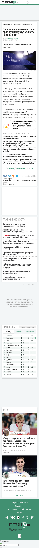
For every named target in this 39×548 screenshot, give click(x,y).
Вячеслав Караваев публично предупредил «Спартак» (13, 278)
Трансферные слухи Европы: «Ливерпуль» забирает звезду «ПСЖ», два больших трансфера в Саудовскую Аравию (19, 144)
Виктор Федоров (12, 38)
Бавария (11, 168)
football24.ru (32, 176)
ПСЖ (31, 168)
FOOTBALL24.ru (11, 2)
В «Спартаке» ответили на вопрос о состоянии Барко (16, 259)
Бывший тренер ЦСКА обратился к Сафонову (15, 248)
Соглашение (19, 506)
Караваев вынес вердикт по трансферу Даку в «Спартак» (17, 253)
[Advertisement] (19, 13)
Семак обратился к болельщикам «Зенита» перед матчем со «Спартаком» (18, 242)
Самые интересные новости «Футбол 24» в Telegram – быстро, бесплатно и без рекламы (22, 125)
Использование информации (19, 509)
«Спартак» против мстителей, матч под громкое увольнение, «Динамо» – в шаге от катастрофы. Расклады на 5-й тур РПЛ (19, 442)
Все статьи (19, 495)
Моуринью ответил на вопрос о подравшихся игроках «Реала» (14, 225)
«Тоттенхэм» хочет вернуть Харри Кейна (18, 163)
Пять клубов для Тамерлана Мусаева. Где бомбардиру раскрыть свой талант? (16, 483)
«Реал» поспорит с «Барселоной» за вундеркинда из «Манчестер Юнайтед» (17, 155)
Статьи (8, 410)
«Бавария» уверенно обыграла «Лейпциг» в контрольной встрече (19, 137)
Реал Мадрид (21, 168)
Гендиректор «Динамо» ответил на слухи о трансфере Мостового (18, 236)
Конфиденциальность (19, 502)
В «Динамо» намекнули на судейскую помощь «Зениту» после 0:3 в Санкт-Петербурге (16, 266)
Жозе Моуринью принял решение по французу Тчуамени (16, 272)
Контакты (19, 513)
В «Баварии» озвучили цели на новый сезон (19, 160)
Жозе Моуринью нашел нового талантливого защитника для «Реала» (17, 231)
